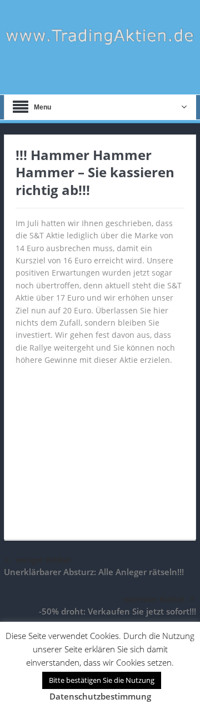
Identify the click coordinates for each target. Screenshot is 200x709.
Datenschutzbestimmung (100, 696)
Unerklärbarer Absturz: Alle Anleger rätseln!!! (94, 571)
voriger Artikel (43, 560)
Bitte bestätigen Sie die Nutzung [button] (101, 680)
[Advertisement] (100, 447)
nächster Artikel (153, 599)
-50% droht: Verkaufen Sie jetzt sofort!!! (117, 611)
